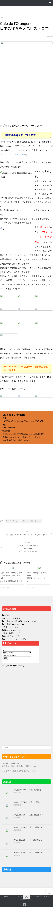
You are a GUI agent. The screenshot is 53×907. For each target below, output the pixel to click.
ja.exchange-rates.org (15, 665)
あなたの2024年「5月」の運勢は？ (27, 852)
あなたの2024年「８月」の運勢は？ (28, 815)
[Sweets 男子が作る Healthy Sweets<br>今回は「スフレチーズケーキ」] (39, 568)
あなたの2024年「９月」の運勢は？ (28, 802)
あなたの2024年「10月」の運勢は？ (28, 790)
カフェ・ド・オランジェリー (31, 521)
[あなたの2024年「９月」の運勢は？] (7, 805)
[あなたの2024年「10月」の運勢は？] (7, 793)
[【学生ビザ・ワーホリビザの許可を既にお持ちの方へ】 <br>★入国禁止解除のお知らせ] (13, 568)
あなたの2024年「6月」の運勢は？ (27, 840)
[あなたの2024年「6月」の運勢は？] (7, 843)
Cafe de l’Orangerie (12, 521)
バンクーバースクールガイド (16, 639)
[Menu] (50, 3)
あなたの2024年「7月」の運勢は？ (27, 827)
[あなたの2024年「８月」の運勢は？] (7, 818)
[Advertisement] (20, 721)
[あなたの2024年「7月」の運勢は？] (7, 830)
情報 (1, 17)
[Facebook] (24, 905)
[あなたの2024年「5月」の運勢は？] (7, 856)
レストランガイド (11, 636)
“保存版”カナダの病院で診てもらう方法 (20, 621)
